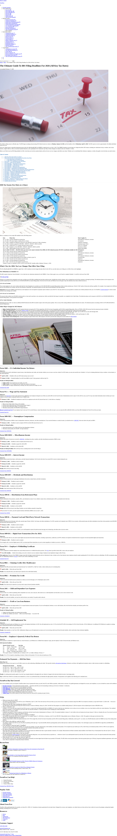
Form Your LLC (6, 796)
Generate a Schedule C (5, 616)
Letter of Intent (8, 39)
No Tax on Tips (4, 276)
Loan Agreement (9, 27)
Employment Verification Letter (12, 22)
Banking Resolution (9, 19)
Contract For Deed (9, 35)
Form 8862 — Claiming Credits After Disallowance (15, 172)
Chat (12, 834)
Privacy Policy (12, 835)
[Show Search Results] (13, 61)
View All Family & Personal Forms (13, 56)
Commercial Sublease (10, 34)
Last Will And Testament (10, 50)
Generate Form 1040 (4, 387)
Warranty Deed (8, 45)
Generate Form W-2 (4, 412)
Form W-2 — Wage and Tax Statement (12, 162)
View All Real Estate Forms (11, 46)
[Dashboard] (3, 57)
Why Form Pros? (6, 817)
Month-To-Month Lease (10, 40)
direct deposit (73, 316)
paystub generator (104, 289)
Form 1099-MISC (9, 12)
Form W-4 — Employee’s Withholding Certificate (14, 171)
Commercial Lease (9, 33)
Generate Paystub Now (5, 834)
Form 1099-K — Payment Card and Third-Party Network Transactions (19, 169)
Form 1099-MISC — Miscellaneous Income (13, 164)
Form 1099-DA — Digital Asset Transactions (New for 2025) (17, 170)
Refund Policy (18, 835)
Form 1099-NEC (9, 11)
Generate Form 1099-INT (5, 470)
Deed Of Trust (8, 36)
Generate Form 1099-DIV (5, 490)
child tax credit (25, 310)
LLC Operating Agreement (11, 25)
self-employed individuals (60, 663)
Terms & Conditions (4, 835)
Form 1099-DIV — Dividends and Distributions (14, 167)
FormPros (2, 2)
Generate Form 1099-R (5, 513)
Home (1, 62)
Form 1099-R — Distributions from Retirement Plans (15, 168)
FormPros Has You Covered (10, 180)
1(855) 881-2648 (3, 826)
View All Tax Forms (9, 17)
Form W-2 (7, 10)
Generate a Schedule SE (5, 632)
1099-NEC (76, 420)
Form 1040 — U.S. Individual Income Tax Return (15, 161)
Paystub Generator (7, 7)
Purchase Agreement (9, 28)
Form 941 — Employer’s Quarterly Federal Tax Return (16, 178)
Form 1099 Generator (7, 794)
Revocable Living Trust (10, 55)
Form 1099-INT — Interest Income (11, 166)
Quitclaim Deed (8, 41)
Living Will (8, 51)
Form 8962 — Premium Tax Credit (11, 174)
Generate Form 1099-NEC (5, 431)
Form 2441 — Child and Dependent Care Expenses (15, 175)
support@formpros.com (5, 828)
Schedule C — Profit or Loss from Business (13, 176)
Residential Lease (9, 42)
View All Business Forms (11, 29)
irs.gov (15, 556)
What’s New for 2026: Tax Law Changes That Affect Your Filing (18, 157)
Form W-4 (7, 13)
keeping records (15, 734)
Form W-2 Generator (7, 793)
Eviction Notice (8, 38)
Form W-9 (7, 14)
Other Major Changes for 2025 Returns (15, 160)
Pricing (4, 814)
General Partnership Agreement (12, 24)
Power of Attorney (9, 52)
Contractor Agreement (10, 20)
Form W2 (9, 395)
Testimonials (5, 816)
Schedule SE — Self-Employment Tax (12, 177)
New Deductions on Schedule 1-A (14, 159)
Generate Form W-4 (4, 558)
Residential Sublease (9, 44)
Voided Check (8, 16)
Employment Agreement (10, 23)
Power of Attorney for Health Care (13, 53)
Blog (5, 62)
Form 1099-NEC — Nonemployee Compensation (14, 163)
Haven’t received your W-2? (6, 410)
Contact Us (5, 819)
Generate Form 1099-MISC (6, 450)
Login (4, 820)
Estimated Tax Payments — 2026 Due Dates (13, 179)
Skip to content (3, 0)
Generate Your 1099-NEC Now (7, 786)
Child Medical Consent (10, 49)
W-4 (48, 550)
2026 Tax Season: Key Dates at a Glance (13, 156)
